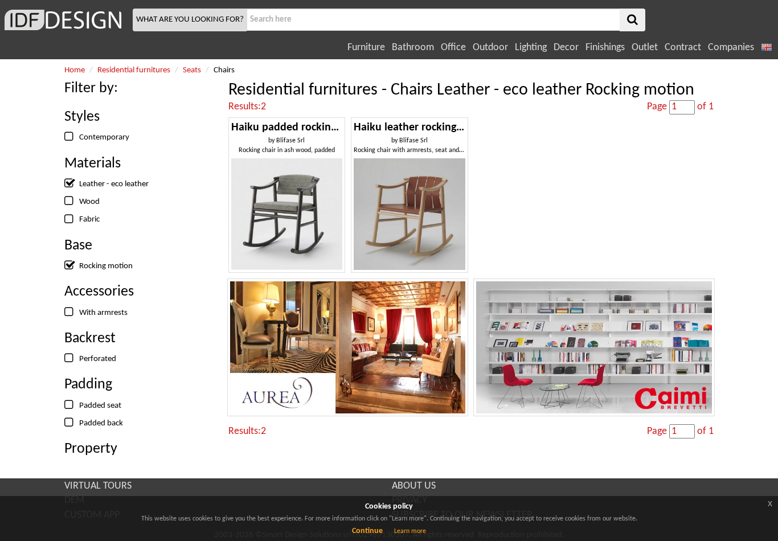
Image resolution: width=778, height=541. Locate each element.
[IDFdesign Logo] (65, 20)
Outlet (645, 47)
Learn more (410, 531)
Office (453, 47)
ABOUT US (414, 486)
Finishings (605, 47)
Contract (683, 47)
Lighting (531, 47)
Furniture (366, 47)
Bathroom (413, 47)
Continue (367, 531)
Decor (566, 47)
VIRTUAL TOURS (98, 486)
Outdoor (490, 47)
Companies (731, 47)
